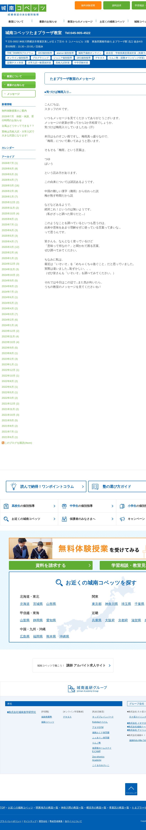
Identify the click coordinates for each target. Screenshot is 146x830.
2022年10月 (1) (10, 375)
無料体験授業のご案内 (14, 110)
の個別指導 (23, 505)
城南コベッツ (47, 722)
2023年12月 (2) (10, 330)
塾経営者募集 (56, 821)
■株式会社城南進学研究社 (21, 712)
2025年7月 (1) (10, 224)
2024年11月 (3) (10, 269)
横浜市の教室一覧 (96, 807)
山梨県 (25, 620)
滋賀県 (136, 620)
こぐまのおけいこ (100, 765)
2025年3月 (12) (10, 247)
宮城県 (38, 604)
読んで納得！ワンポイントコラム (47, 486)
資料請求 (116, 5)
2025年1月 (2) (10, 258)
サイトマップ (30, 821)
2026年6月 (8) (10, 168)
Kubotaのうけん (100, 722)
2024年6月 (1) (10, 297)
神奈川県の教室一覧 (72, 807)
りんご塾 (96, 743)
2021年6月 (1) (10, 437)
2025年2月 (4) (10, 252)
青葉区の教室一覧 (119, 807)
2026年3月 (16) (10, 185)
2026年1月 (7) (10, 196)
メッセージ (13, 93)
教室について (16, 21)
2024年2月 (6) (10, 319)
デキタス (67, 717)
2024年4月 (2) (10, 308)
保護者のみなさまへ (82, 518)
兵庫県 (96, 620)
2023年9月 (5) (10, 347)
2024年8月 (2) (10, 286)
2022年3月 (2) (10, 397)
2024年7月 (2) (10, 291)
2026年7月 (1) (10, 163)
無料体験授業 (88, 5)
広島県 (25, 636)
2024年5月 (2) (10, 302)
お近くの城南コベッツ (112, 21)
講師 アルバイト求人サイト (71, 665)
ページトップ (131, 793)
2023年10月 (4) (10, 342)
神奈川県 (111, 604)
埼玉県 (126, 604)
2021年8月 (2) (10, 425)
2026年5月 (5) (10, 174)
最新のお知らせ (48, 21)
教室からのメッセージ (80, 21)
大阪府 (110, 620)
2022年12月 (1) (10, 369)
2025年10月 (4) (10, 213)
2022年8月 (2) (10, 381)
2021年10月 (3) (10, 414)
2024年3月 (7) (10, 314)
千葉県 (139, 604)
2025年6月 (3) (10, 230)
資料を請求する (51, 565)
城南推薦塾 (46, 717)
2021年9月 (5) (10, 420)
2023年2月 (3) (10, 358)
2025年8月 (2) (10, 219)
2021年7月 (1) (10, 431)
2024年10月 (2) (10, 275)
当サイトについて (73, 821)
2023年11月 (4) (10, 336)
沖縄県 (64, 636)
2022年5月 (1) (10, 392)
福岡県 (38, 636)
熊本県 (51, 636)
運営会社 (43, 821)
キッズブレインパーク (103, 717)
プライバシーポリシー (10, 821)
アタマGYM (97, 727)
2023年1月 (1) (10, 364)
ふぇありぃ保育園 (100, 737)
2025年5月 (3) (10, 235)
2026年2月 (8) (10, 191)
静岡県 (38, 620)
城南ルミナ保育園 (100, 732)
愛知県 (51, 620)
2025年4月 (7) (10, 241)
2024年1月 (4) (10, 325)
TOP (2, 807)
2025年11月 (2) (10, 207)
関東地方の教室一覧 (47, 807)
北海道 (25, 604)
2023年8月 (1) (10, 353)
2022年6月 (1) (10, 386)
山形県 (51, 604)
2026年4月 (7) (10, 179)
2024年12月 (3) (10, 263)
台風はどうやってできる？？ (18, 125)
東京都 (96, 604)
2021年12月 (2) (10, 403)
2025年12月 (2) (10, 202)
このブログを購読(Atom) (18, 442)
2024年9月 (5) (10, 280)
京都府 (123, 620)
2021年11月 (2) (10, 409)
